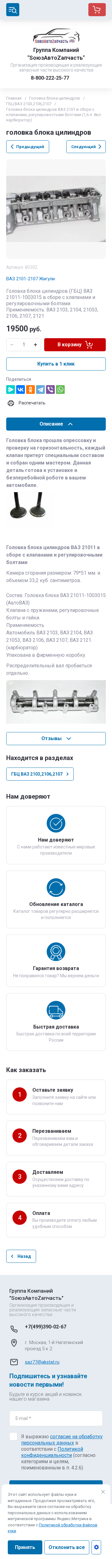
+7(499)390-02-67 (45, 1326)
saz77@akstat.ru (42, 1362)
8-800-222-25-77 (50, 78)
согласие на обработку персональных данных (62, 1440)
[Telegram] (40, 389)
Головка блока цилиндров (54, 98)
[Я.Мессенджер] (10, 389)
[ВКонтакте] (20, 389)
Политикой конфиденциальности (52, 1452)
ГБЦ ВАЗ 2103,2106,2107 (28, 103)
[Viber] (50, 389)
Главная (13, 98)
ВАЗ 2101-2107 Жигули (30, 279)
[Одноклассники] (30, 389)
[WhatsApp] (60, 389)
